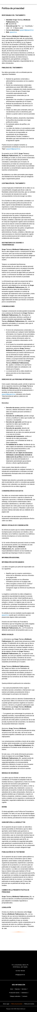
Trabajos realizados (15, 996)
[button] (30, 2)
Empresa (17, 989)
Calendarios (24, 992)
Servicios (24, 989)
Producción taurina (14, 992)
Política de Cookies (29, 1004)
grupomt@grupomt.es (27, 30)
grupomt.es (13, 32)
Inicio (11, 989)
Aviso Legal (6, 1004)
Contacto (24, 996)
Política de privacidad (16, 1004)
